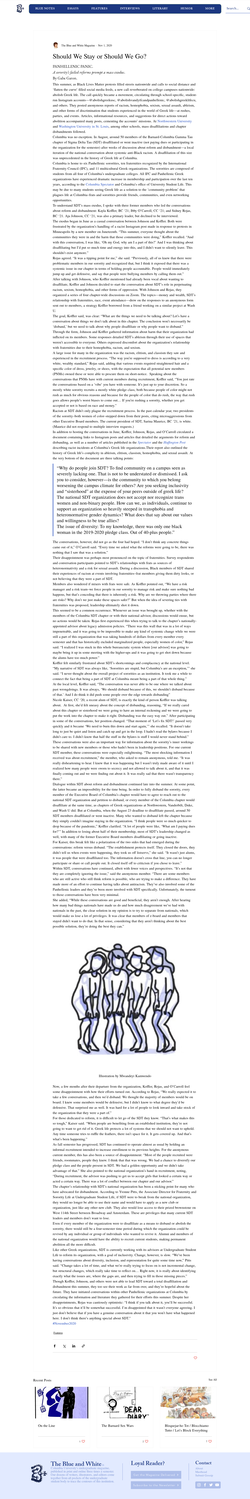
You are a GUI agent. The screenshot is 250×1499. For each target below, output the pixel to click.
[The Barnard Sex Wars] (125, 1402)
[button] (130, 8)
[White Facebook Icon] (205, 1485)
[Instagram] (199, 1485)
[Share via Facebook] (54, 1346)
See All (213, 1379)
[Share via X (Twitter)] (64, 1346)
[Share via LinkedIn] (74, 1346)
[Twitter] (211, 1485)
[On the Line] (61, 1402)
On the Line (46, 1425)
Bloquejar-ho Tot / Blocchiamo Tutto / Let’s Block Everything (187, 1427)
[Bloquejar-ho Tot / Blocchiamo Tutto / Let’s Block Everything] (188, 1402)
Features (58, 1333)
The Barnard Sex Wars (118, 1425)
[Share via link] (83, 1346)
